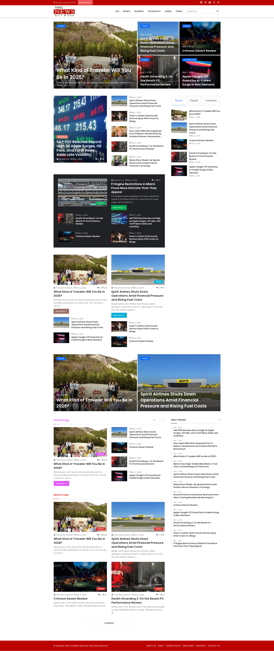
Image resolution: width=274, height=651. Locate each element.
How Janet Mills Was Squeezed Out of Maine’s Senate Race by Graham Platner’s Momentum (145, 133)
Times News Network (64, 288)
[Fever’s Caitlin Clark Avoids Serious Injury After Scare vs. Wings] (119, 116)
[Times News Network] (64, 11)
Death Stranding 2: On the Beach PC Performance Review (156, 80)
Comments (211, 100)
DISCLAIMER (188, 646)
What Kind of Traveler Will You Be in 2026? (94, 403)
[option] (137, 55)
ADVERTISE (201, 646)
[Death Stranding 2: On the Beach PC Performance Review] (158, 72)
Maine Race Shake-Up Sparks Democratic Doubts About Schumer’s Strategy (144, 163)
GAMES (168, 11)
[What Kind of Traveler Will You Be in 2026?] (95, 55)
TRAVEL (179, 11)
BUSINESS (139, 11)
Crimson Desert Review (104, 2)
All (154, 420)
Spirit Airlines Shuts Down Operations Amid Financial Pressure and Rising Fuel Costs (157, 45)
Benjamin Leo (64, 159)
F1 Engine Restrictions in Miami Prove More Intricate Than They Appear (134, 188)
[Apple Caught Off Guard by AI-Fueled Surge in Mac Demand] (200, 72)
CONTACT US (214, 646)
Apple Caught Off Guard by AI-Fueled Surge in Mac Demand (198, 80)
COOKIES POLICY (173, 646)
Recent (178, 100)
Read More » (119, 207)
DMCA (161, 646)
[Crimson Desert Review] (200, 38)
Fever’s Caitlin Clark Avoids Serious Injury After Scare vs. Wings (144, 118)
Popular (194, 100)
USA (117, 11)
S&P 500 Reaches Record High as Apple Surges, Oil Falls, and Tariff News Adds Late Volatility (144, 222)
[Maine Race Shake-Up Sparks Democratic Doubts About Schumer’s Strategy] (119, 160)
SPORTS (126, 11)
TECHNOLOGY (154, 11)
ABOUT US (151, 646)
